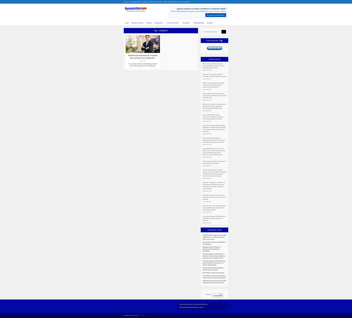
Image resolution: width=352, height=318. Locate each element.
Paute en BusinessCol (135, 1)
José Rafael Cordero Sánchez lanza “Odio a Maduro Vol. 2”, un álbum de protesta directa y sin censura (214, 237)
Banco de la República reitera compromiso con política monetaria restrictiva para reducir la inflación (213, 117)
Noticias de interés (137, 23)
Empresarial (159, 23)
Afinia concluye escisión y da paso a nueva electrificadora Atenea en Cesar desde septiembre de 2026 (214, 66)
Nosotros (210, 23)
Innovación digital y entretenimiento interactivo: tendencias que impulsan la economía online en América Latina (214, 256)
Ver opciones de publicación (216, 15)
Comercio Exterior (173, 23)
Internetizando (141, 315)
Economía (186, 23)
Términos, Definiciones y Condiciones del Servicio (193, 304)
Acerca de (126, 1)
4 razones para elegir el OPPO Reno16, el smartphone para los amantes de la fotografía (214, 218)
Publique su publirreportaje (170, 1)
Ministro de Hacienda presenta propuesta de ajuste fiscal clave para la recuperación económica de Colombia (214, 140)
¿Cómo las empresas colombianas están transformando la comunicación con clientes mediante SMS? (214, 263)
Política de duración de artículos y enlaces (191, 307)
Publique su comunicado (156, 1)
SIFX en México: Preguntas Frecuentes (213, 273)
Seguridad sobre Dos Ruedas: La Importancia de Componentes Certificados (212, 249)
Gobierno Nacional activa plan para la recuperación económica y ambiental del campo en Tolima (214, 95)
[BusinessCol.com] (136, 9)
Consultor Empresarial (184, 1)
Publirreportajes (199, 23)
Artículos (149, 23)
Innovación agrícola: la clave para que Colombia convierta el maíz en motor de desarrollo (214, 197)
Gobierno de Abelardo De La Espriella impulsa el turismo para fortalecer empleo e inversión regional (213, 85)
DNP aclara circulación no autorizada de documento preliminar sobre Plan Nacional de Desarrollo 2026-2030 (214, 106)
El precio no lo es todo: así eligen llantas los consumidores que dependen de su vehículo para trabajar (214, 208)
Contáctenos (145, 1)
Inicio (127, 23)
